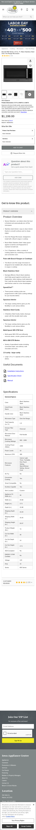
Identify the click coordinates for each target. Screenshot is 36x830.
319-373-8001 (11, 801)
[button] (3, 9)
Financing (5, 773)
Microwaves (20, 48)
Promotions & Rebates (9, 765)
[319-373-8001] (27, 9)
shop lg (18, 43)
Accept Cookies (26, 826)
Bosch (11, 120)
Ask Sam (18, 177)
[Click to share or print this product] (30, 61)
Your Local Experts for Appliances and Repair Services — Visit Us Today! (18, 2)
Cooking (12, 48)
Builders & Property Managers (11, 775)
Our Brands (5, 770)
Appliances (5, 48)
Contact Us (5, 783)
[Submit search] (31, 17)
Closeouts (5, 763)
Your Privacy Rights (18, 820)
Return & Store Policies (9, 786)
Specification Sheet (14, 376)
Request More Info (19, 153)
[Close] (33, 804)
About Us (5, 778)
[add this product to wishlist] (30, 65)
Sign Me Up (18, 741)
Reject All (9, 826)
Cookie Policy (10, 816)
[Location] (21, 9)
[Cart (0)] (32, 9)
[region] (18, 816)
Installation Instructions (16, 371)
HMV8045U (10, 122)
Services (4, 768)
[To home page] (12, 9)
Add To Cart (18, 147)
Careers (4, 780)
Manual (10, 380)
